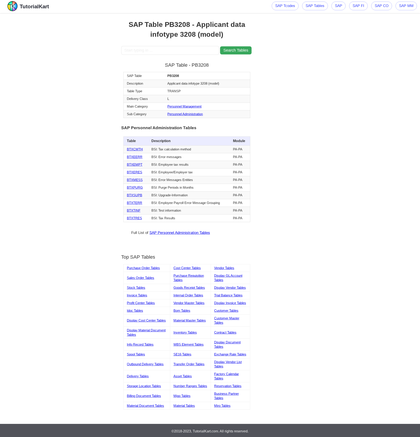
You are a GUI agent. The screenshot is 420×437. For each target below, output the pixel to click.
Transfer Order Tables (189, 364)
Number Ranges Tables (190, 386)
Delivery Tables (138, 376)
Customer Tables (226, 310)
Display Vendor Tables (230, 287)
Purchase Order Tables (143, 268)
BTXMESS (135, 180)
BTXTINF (133, 210)
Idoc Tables (135, 310)
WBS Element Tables (188, 344)
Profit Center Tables (141, 303)
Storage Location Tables (144, 386)
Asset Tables (182, 376)
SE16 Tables (182, 354)
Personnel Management (184, 106)
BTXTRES (134, 218)
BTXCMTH (135, 149)
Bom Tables (181, 310)
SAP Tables (315, 6)
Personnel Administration (185, 114)
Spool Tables (136, 354)
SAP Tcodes (285, 6)
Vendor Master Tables (189, 303)
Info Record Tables (140, 344)
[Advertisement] (89, 78)
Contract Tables (225, 332)
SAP (338, 6)
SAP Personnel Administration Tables (179, 233)
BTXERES (134, 172)
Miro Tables (222, 405)
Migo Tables (182, 396)
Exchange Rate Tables (230, 354)
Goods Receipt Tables (189, 287)
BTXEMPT (134, 164)
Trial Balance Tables (228, 295)
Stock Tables (136, 287)
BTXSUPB (134, 195)
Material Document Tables (145, 405)
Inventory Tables (185, 332)
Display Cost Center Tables (146, 320)
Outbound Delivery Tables (145, 364)
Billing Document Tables (144, 396)
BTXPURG (135, 187)
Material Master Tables (189, 320)
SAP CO (381, 6)
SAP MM (406, 6)
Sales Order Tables (140, 278)
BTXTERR (134, 203)
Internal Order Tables (188, 295)
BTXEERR (134, 157)
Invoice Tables (137, 295)
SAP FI (358, 6)
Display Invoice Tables (230, 303)
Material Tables (184, 405)
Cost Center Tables (187, 268)
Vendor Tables (224, 268)
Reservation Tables (228, 386)
